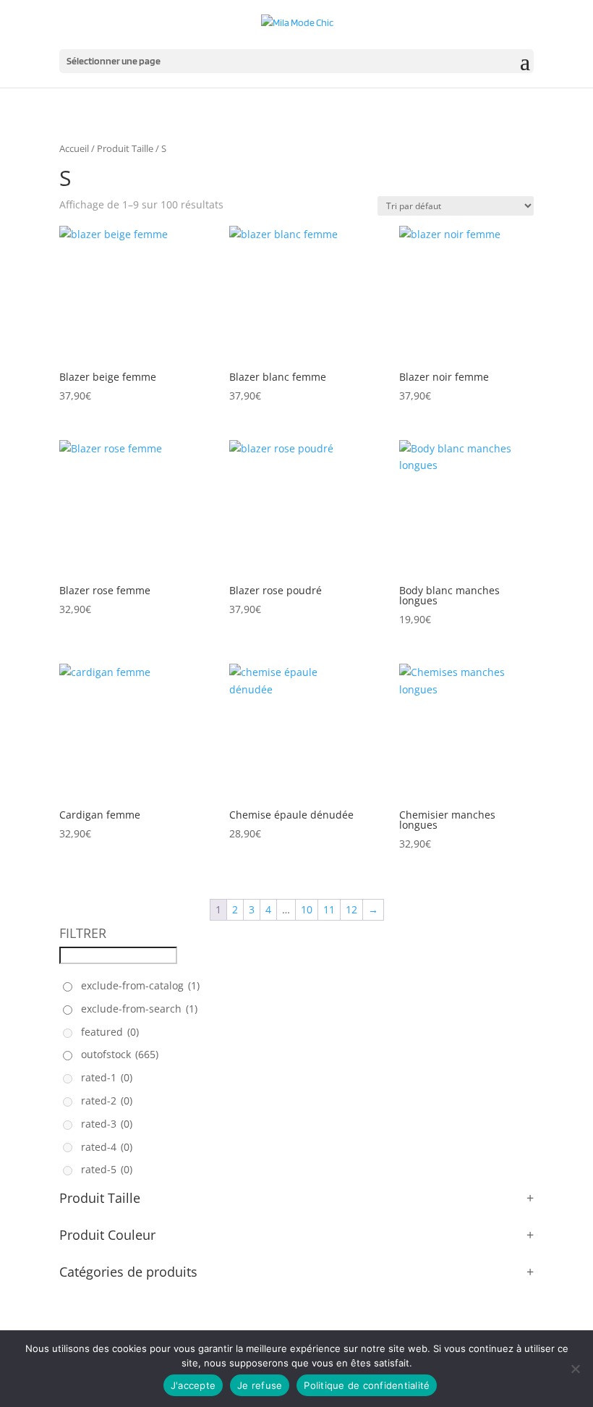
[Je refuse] (575, 1368)
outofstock (119, 1054)
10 (306, 909)
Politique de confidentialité (367, 1385)
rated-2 (106, 1100)
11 (329, 909)
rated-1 (106, 1077)
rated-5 (106, 1169)
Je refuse (259, 1385)
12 (351, 909)
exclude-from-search (139, 1008)
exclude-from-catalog (140, 985)
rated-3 (106, 1124)
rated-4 (106, 1147)
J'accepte (193, 1385)
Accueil (74, 148)
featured (110, 1032)
